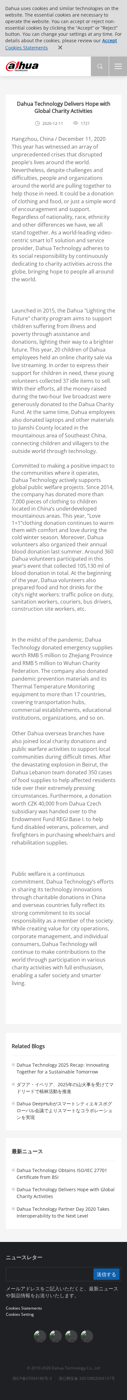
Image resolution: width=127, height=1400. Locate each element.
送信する (106, 1274)
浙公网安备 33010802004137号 (87, 1378)
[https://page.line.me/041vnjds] (87, 1336)
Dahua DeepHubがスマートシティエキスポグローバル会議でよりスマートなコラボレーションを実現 (64, 1110)
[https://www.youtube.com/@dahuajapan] (55, 1336)
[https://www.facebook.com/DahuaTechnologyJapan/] (40, 1336)
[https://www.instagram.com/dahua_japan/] (71, 1336)
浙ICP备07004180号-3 (32, 1378)
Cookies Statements (26, 48)
